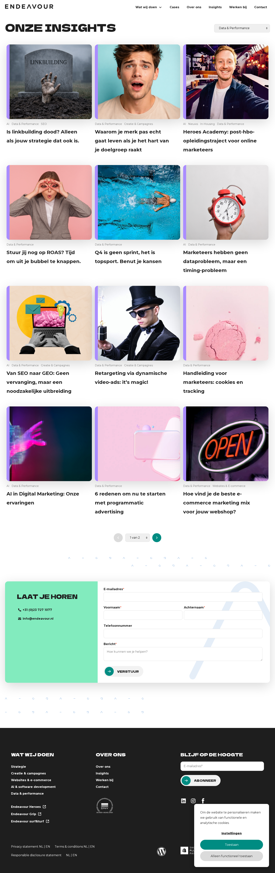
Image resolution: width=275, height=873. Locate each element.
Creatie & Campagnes (138, 124)
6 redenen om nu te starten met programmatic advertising (130, 503)
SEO (44, 124)
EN (48, 846)
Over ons (194, 7)
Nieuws (193, 124)
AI (8, 124)
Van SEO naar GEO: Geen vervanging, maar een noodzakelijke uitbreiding (39, 382)
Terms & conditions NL (71, 846)
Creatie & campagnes (28, 773)
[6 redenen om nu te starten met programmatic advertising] (137, 443)
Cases (174, 7)
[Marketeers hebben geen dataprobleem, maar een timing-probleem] (225, 202)
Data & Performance (25, 124)
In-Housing (207, 124)
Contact (260, 7)
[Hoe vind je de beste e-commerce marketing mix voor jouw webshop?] (225, 443)
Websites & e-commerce (31, 780)
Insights (215, 7)
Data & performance (27, 793)
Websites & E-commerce (229, 486)
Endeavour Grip (24, 814)
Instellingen (231, 833)
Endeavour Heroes (26, 807)
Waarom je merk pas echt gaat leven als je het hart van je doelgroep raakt (132, 141)
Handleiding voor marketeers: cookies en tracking (213, 382)
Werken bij (238, 7)
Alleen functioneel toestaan (232, 856)
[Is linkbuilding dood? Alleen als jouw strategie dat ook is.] (49, 81)
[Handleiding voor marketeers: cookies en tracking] (225, 323)
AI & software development (33, 787)
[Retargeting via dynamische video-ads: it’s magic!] (137, 323)
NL (41, 846)
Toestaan (232, 844)
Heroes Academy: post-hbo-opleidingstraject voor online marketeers (220, 141)
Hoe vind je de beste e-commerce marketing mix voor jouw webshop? (216, 503)
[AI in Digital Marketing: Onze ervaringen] (49, 443)
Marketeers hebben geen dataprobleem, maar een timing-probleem (215, 261)
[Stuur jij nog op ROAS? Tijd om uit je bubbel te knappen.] (49, 202)
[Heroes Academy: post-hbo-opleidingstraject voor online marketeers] (225, 81)
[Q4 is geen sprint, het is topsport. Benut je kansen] (137, 202)
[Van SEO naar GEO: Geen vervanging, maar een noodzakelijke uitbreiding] (49, 323)
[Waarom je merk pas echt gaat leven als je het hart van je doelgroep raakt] (137, 81)
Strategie (18, 766)
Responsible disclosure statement (36, 855)
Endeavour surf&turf (28, 821)
